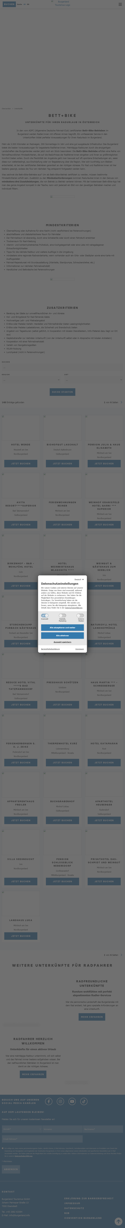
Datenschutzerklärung (73, 607)
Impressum (79, 649)
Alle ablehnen (62, 635)
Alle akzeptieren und (62, 627)
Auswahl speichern (62, 642)
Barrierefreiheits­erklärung (50, 649)
